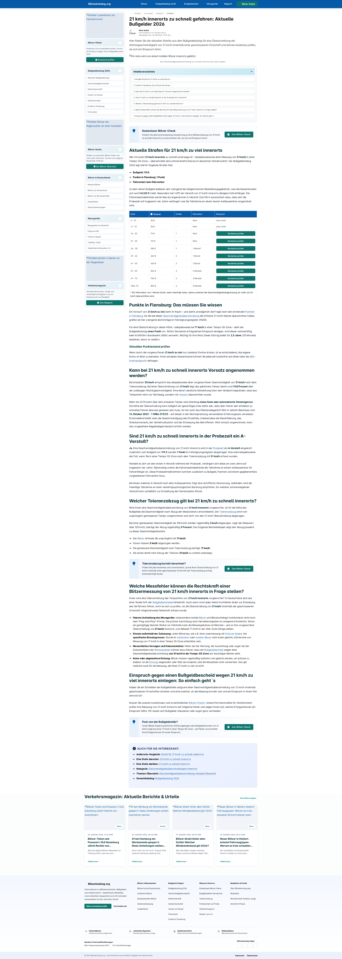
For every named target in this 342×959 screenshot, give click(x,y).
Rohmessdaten (162, 649)
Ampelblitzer (142, 909)
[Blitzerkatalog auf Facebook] (239, 945)
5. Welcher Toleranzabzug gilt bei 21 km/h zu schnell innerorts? (158, 104)
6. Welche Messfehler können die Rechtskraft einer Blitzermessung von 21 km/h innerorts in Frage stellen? (175, 110)
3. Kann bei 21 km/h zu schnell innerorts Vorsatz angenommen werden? (161, 91)
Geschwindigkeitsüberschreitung (181, 315)
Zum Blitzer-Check (241, 134)
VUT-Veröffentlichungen (121, 945)
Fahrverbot (173, 914)
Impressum (239, 955)
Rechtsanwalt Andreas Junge (243, 899)
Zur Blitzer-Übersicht (106, 166)
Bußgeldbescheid (213, 649)
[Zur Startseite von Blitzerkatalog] (130, 13)
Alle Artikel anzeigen (248, 798)
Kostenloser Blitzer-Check (210, 888)
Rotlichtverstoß (174, 899)
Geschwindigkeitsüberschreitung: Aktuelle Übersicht (187, 773)
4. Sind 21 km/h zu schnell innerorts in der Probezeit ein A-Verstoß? (159, 98)
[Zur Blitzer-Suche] (105, 132)
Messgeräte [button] (212, 4)
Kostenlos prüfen (236, 233)
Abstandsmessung (145, 904)
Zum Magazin (106, 303)
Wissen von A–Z (206, 914)
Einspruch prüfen (106, 60)
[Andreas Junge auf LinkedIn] (244, 945)
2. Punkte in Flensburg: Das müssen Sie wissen (151, 85)
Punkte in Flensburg (176, 919)
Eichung (153, 662)
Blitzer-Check (248, 4)
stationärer (183, 637)
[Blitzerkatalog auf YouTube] (250, 945)
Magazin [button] (228, 4)
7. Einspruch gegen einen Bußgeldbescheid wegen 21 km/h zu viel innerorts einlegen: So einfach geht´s (173, 116)
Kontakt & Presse (237, 904)
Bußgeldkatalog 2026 (167, 778)
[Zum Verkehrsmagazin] (105, 268)
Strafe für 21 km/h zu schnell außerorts (182, 754)
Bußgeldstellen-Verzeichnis (210, 893)
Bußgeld (157, 214)
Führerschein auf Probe (209, 904)
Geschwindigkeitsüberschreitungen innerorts (173, 768)
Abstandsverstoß (175, 904)
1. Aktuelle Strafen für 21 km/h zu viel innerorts (151, 79)
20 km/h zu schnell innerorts (175, 759)
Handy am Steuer (175, 909)
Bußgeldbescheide (163, 602)
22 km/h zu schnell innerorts (174, 764)
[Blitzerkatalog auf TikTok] (255, 945)
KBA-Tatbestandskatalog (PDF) (96, 945)
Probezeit (218, 448)
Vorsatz (183, 394)
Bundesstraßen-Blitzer (146, 899)
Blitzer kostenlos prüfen (96, 906)
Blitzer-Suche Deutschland (148, 888)
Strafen (138, 13)
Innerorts (160, 13)
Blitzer (140, 538)
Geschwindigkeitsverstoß (178, 893)
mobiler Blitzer (203, 637)
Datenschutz (252, 955)
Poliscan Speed (233, 633)
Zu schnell (148, 13)
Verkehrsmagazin (206, 909)
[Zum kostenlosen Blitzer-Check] (105, 25)
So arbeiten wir (120, 906)
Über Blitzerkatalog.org (240, 888)
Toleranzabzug (228, 511)
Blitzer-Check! (197, 702)
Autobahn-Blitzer (144, 893)
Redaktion (234, 893)
